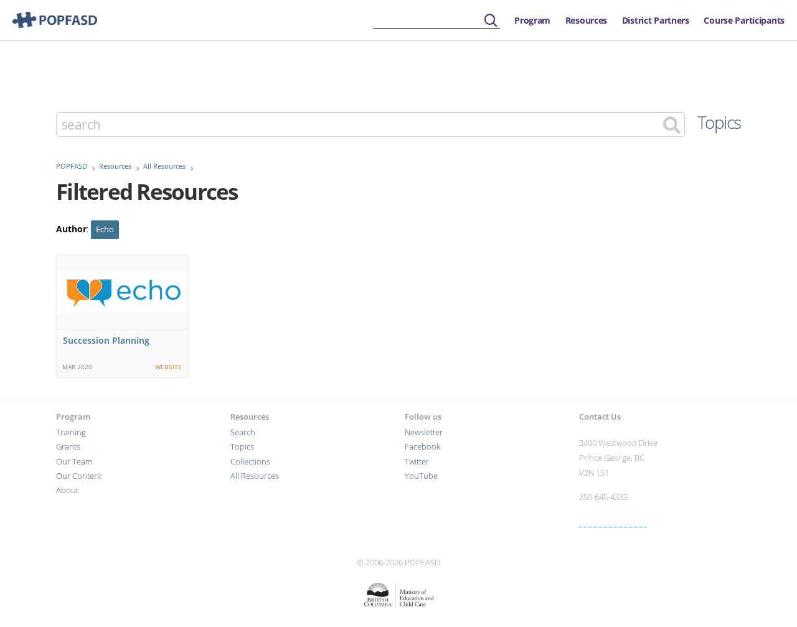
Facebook (422, 446)
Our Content (78, 476)
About (67, 490)
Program (532, 20)
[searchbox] (436, 21)
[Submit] (490, 21)
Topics (719, 122)
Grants (68, 446)
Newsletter (424, 432)
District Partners (655, 20)
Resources (586, 20)
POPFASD (71, 166)
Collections (250, 461)
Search (242, 432)
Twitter (417, 461)
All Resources (164, 166)
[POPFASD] (48, 20)
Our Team (74, 461)
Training (71, 432)
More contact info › (613, 521)
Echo (105, 229)
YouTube (421, 476)
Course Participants (744, 20)
